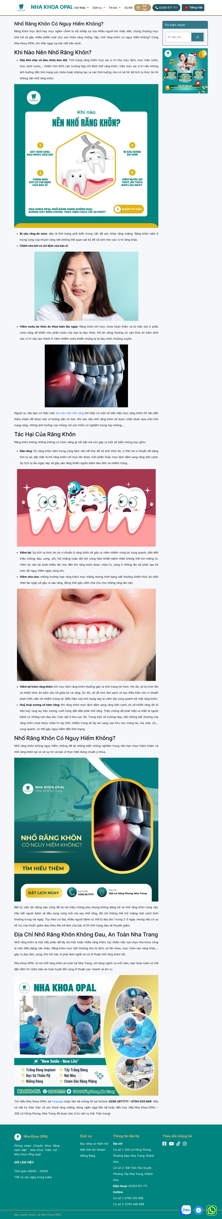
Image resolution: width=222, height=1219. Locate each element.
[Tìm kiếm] (197, 37)
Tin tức (113, 7)
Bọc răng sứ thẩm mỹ (94, 1143)
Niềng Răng (87, 1155)
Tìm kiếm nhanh (174, 25)
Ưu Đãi (129, 7)
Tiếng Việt (196, 7)
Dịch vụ (97, 7)
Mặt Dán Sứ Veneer (92, 1149)
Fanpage (57, 1101)
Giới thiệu (79, 7)
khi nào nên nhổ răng (69, 413)
